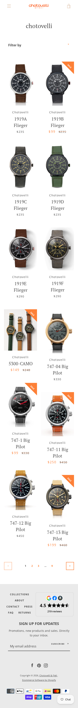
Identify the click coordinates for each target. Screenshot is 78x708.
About (19, 600)
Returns (24, 612)
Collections (19, 594)
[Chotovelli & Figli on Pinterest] (39, 665)
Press (28, 606)
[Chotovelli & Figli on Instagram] (46, 665)
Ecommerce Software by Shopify (39, 680)
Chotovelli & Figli (48, 675)
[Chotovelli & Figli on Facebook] (32, 665)
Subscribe (58, 643)
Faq (11, 612)
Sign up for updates (39, 623)
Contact (12, 606)
